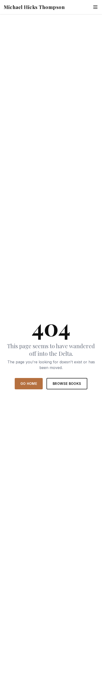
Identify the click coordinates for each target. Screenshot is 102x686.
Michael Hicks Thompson (34, 7)
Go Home (28, 384)
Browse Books (67, 384)
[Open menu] (95, 7)
